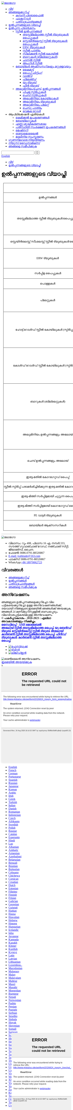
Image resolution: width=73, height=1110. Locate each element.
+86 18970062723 (31, 562)
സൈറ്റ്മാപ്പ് (8, 624)
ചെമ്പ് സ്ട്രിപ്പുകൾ (34, 95)
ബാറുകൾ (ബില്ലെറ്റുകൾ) (40, 56)
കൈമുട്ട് (28, 69)
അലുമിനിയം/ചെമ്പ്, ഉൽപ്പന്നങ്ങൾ (38, 88)
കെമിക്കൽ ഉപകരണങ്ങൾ (32, 117)
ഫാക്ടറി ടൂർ (23, 18)
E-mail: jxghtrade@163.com (24, 555)
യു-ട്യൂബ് (29, 82)
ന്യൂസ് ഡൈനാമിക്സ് (24, 143)
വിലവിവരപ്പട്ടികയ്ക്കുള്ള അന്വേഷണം (26, 614)
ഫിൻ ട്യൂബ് (31, 85)
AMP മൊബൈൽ (30, 624)
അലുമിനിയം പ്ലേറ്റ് (36, 104)
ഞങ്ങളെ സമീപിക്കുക (23, 146)
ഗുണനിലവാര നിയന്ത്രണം (27, 139)
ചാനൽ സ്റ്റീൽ (32, 60)
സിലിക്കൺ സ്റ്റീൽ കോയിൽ (40, 53)
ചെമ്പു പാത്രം (32, 107)
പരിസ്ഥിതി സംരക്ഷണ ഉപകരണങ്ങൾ (41, 127)
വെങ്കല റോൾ (32, 111)
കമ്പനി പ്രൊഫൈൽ (30, 15)
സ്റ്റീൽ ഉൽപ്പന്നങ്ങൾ (29, 31)
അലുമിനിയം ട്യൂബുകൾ (39, 101)
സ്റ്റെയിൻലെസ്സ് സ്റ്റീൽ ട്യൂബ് (30, 630)
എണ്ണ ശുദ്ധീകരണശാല (31, 123)
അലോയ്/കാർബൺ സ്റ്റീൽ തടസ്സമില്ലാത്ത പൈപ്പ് (32, 632)
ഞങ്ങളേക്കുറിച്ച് (19, 12)
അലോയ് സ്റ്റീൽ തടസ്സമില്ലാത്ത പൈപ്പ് (27, 627)
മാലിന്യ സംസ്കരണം (30, 136)
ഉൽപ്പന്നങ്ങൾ (18, 580)
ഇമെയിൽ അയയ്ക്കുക (16, 662)
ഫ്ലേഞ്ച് (29, 79)
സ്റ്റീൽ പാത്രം (32, 50)
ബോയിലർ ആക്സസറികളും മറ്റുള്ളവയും (43, 66)
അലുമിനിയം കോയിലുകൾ (40, 98)
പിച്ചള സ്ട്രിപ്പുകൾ (34, 91)
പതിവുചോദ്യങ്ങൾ (29, 21)
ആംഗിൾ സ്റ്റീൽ (32, 63)
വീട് (11, 8)
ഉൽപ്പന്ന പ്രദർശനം (22, 28)
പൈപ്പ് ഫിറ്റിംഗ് (32, 72)
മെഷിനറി (22, 130)
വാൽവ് (27, 76)
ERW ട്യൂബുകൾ (34, 47)
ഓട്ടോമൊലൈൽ (27, 133)
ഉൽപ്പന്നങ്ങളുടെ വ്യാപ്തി (25, 24)
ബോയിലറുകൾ (26, 120)
